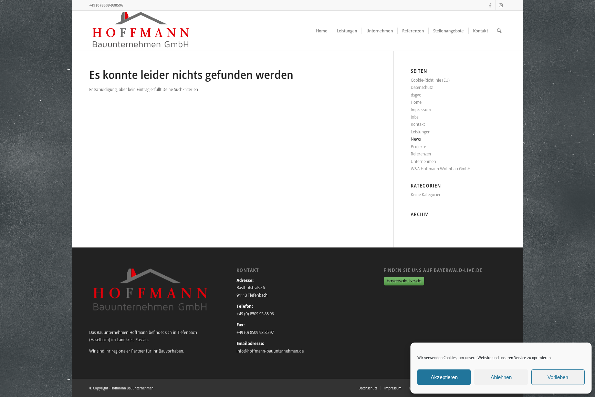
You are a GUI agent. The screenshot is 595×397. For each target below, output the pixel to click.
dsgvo (416, 95)
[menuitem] (322, 31)
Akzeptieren (444, 377)
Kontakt (418, 124)
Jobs (414, 117)
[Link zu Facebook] (490, 5)
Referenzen (421, 154)
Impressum (421, 109)
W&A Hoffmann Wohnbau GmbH (440, 168)
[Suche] (499, 31)
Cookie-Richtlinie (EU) (430, 80)
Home (416, 102)
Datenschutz (422, 87)
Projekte (418, 146)
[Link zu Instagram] (500, 5)
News (416, 139)
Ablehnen (501, 377)
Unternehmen (423, 161)
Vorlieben (557, 377)
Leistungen (420, 132)
